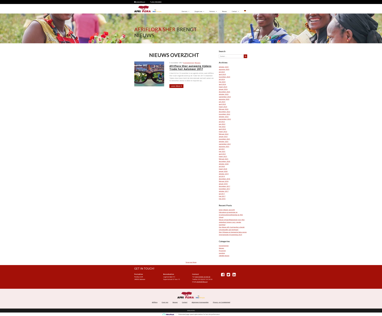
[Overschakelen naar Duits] (245, 11)
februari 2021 (224, 159)
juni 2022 (222, 124)
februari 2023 (224, 109)
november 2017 (224, 189)
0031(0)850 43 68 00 (202, 277)
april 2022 (222, 129)
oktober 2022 (224, 117)
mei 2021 (222, 151)
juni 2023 (222, 102)
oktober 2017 (224, 191)
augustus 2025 (224, 69)
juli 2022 (222, 122)
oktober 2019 (224, 174)
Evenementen (188, 63)
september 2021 (225, 144)
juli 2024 (222, 79)
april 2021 (222, 154)
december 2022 (224, 112)
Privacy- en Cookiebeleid (221, 302)
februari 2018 (224, 181)
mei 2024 (222, 82)
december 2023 (224, 92)
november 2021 (224, 139)
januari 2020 (223, 171)
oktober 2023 (224, 94)
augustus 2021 (224, 146)
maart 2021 (223, 156)
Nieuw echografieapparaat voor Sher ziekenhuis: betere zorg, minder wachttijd (232, 222)
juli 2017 (222, 194)
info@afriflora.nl (140, 2)
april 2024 (222, 84)
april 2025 (222, 74)
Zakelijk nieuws (224, 256)
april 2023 (222, 104)
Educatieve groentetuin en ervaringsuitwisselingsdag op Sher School (231, 214)
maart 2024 (223, 87)
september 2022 (225, 119)
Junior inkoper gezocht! (227, 210)
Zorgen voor (198, 11)
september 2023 (225, 97)
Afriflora (154, 302)
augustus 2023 (224, 99)
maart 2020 (223, 169)
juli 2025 (222, 72)
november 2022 (224, 114)
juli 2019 (222, 176)
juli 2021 (222, 149)
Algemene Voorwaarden (200, 302)
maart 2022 (223, 132)
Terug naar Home (191, 262)
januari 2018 (223, 184)
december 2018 (224, 179)
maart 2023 (223, 107)
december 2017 (224, 186)
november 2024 (224, 77)
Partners (212, 11)
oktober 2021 (224, 141)
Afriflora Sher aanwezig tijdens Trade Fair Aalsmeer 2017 (190, 67)
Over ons (184, 11)
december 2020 (224, 161)
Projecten (222, 251)
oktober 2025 (224, 67)
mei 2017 (222, 196)
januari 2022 (223, 137)
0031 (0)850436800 (156, 2)
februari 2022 (224, 134)
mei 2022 (222, 127)
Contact (234, 11)
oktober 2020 (224, 164)
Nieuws (224, 11)
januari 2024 (223, 89)
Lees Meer (177, 86)
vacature (222, 253)
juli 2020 (222, 166)
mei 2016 (222, 199)
